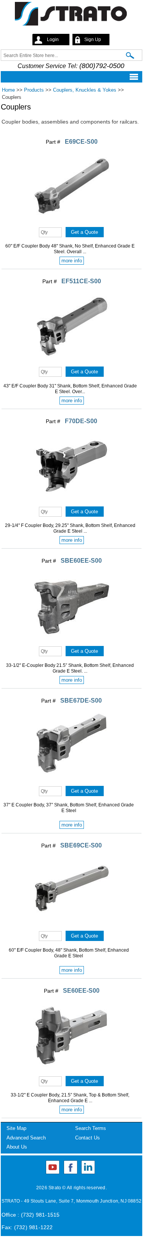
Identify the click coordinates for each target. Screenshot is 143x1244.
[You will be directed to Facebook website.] (70, 1167)
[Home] (71, 15)
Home (8, 90)
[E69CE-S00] (72, 222)
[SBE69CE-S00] (72, 926)
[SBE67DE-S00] (72, 781)
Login (53, 39)
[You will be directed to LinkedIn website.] (88, 1167)
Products (34, 90)
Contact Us (87, 1138)
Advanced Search (26, 1138)
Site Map (16, 1128)
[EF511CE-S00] (72, 362)
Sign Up (92, 39)
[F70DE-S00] (72, 501)
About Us (16, 1147)
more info (71, 260)
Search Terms (90, 1128)
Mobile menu (69, 77)
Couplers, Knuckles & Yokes (84, 90)
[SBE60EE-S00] (72, 641)
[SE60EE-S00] (72, 1071)
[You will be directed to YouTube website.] (52, 1167)
